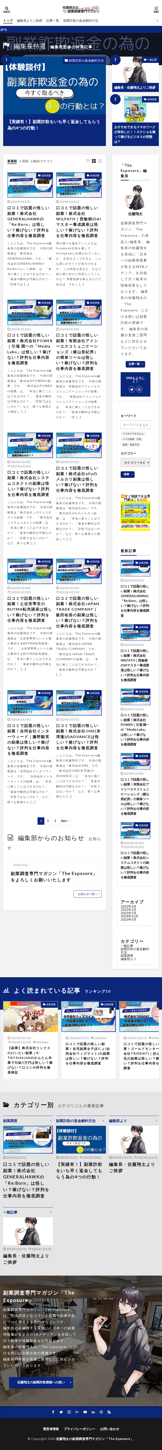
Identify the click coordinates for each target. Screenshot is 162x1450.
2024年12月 (129, 916)
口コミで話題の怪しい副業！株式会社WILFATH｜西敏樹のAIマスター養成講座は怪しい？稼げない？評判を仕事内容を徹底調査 (78, 222)
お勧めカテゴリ (42, 161)
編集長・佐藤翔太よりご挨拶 (134, 87)
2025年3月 (128, 906)
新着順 (12, 161)
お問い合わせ (109, 1429)
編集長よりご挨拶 (29, 20)
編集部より (128, 959)
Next (64, 821)
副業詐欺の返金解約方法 (80, 20)
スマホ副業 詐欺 (132, 439)
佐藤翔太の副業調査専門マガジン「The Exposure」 (95, 1439)
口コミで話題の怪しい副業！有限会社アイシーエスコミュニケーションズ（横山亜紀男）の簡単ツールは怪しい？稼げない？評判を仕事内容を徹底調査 (77, 351)
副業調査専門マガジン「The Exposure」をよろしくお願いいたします (54, 876)
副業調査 (152, 99)
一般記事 (152, 59)
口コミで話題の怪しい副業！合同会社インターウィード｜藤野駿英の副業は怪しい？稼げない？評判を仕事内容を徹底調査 (28, 739)
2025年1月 (128, 913)
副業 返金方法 (131, 444)
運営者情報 (51, 1429)
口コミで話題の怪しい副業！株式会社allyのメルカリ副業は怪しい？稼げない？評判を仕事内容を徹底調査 (77, 479)
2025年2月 (128, 909)
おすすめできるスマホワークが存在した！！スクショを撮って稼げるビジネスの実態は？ (134, 134)
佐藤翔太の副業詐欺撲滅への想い (41, 1382)
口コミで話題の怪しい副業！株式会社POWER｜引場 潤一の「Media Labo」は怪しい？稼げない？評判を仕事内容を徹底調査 (30, 349)
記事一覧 (52, 20)
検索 (126, 474)
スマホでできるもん (133, 433)
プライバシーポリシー (79, 1429)
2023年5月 (128, 919)
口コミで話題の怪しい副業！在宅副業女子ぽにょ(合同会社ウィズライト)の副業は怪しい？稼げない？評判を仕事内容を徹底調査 (88, 1053)
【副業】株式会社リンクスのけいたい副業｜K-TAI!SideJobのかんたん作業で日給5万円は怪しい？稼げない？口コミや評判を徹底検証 (30, 1060)
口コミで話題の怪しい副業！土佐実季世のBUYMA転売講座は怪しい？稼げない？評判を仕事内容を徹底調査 (29, 609)
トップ (8, 20)
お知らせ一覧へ (87, 894)
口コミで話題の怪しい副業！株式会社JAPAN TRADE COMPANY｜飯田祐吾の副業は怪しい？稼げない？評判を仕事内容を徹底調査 (77, 612)
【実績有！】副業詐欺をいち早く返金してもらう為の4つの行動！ (53, 124)
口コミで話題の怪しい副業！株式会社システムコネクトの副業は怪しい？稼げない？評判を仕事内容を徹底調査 (28, 483)
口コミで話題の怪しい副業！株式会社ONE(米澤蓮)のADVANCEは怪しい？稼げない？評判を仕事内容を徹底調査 (78, 736)
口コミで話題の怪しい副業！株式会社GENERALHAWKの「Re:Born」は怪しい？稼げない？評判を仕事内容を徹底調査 (28, 222)
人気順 (23, 161)
